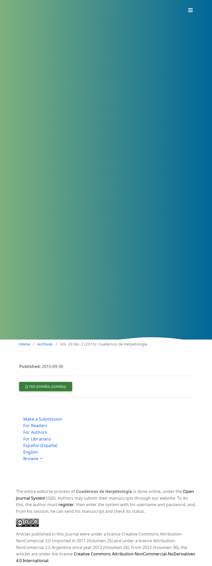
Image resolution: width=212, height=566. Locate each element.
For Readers (35, 425)
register (66, 504)
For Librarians (37, 439)
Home (24, 344)
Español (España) (40, 445)
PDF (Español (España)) (47, 386)
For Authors (35, 432)
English (30, 452)
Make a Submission (42, 419)
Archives (45, 344)
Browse (31, 458)
